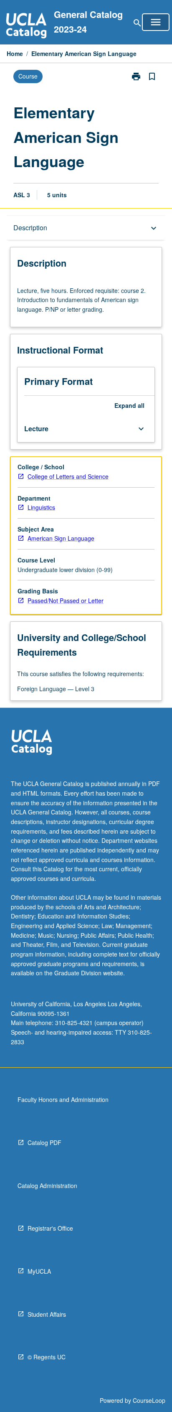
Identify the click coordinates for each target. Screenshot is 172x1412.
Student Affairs (47, 1314)
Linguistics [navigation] (41, 507)
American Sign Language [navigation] (61, 538)
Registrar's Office (50, 1228)
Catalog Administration (47, 1185)
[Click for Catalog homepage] (26, 26)
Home (15, 53)
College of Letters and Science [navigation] (68, 476)
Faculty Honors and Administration (63, 1099)
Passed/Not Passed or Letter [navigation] (66, 600)
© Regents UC (47, 1357)
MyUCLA (39, 1271)
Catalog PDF (44, 1142)
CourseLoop (149, 1400)
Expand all (129, 405)
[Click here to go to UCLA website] (32, 743)
